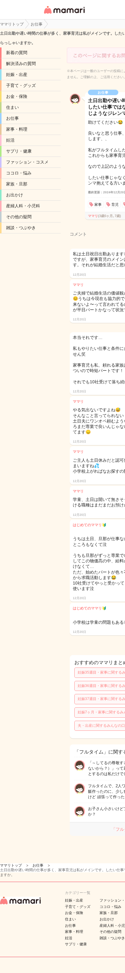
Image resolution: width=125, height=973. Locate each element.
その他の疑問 (19, 216)
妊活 (10, 140)
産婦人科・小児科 (23, 205)
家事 (98, 204)
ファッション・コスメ (27, 162)
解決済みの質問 (21, 63)
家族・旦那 (16, 183)
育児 (115, 204)
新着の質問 (16, 52)
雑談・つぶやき (21, 227)
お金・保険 (16, 96)
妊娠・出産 (16, 74)
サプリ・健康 (19, 151)
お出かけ (14, 194)
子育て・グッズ (21, 85)
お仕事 (12, 118)
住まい (12, 107)
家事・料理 (16, 129)
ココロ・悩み (19, 173)
